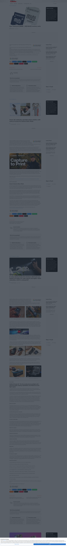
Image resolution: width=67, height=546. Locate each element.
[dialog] (33, 542)
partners (5, 540)
